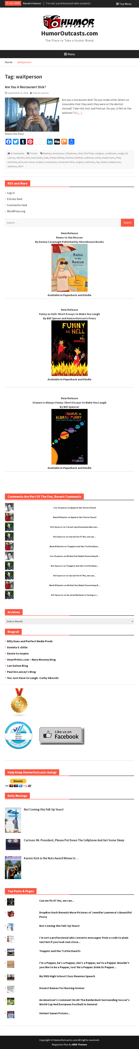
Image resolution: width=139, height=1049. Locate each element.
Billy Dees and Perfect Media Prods (30, 641)
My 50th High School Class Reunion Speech (67, 976)
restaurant (50, 162)
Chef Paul (89, 153)
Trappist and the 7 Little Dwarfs (60, 951)
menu (98, 157)
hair (33, 157)
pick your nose (26, 162)
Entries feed (14, 199)
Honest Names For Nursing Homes (62, 988)
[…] (79, 112)
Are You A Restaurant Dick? (25, 87)
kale (46, 157)
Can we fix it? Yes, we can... (56, 900)
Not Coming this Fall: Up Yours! (44, 809)
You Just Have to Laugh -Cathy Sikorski (32, 678)
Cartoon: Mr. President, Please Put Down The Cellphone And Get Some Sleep (74, 840)
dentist (20, 157)
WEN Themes (79, 1044)
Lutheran (89, 157)
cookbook (110, 153)
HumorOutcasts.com (69, 33)
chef (80, 153)
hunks (39, 157)
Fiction (33, 153)
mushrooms (108, 157)
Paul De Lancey (41, 92)
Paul (118, 157)
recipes (39, 162)
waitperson (114, 162)
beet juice (58, 153)
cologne (99, 153)
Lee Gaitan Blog (17, 665)
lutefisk (79, 157)
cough (120, 153)
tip (97, 162)
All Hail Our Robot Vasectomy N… (83, 556)
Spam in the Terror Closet (83, 507)
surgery (79, 162)
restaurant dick (66, 162)
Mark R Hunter (60, 517)
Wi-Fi (20, 166)
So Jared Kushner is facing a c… (83, 595)
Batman (47, 153)
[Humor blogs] (19, 716)
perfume (12, 162)
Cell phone (70, 153)
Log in (11, 193)
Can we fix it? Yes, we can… (82, 536)
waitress (12, 166)
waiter (103, 162)
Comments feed (17, 205)
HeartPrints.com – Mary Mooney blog (31, 659)
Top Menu (125, 4)
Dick (28, 157)
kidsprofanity (57, 157)
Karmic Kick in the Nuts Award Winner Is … (51, 858)
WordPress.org (16, 211)
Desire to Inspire (18, 653)
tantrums (90, 162)
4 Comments (17, 153)
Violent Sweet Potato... (54, 1013)
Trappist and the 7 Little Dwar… (83, 546)
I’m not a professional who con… (82, 527)
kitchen (69, 157)
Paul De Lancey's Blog (21, 672)
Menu (71, 54)
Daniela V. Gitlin (17, 647)
